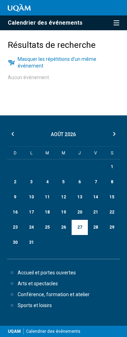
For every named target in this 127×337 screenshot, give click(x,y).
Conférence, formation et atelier (54, 294)
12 (63, 197)
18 (47, 212)
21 (95, 212)
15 (111, 197)
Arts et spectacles (38, 283)
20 (79, 212)
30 (15, 242)
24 (31, 227)
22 (111, 212)
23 (15, 227)
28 (95, 227)
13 (79, 197)
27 (79, 227)
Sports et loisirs (35, 305)
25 (47, 227)
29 (111, 227)
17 (31, 212)
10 (31, 197)
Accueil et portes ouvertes (47, 272)
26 (63, 227)
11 (47, 197)
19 (63, 212)
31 (31, 242)
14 (95, 197)
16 (15, 212)
